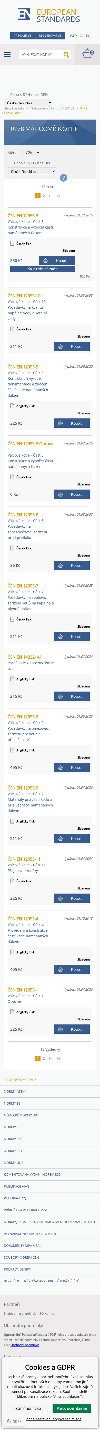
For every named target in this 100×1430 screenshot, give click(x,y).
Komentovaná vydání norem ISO (32, 1174)
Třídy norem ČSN (42, 108)
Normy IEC (13, 1127)
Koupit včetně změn (42, 269)
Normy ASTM (14, 1091)
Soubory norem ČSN (21, 1257)
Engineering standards (20, 1313)
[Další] (51, 195)
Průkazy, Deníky (17, 1269)
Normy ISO (13, 1150)
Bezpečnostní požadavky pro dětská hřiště (41, 1281)
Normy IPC (13, 1139)
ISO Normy (46, 1313)
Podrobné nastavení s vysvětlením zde (50, 1419)
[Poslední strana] (60, 195)
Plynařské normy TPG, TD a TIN (30, 1233)
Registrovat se (50, 35)
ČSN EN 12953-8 (27, 526)
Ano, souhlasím (72, 1408)
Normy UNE (13, 1162)
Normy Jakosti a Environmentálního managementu (49, 1221)
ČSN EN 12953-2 (30, 799)
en (87, 35)
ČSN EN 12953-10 (27, 307)
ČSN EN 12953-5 (28, 381)
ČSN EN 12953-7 (31, 597)
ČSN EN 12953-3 (30, 224)
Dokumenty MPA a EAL (22, 1245)
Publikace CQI (15, 1198)
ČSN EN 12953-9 (29, 728)
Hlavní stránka (14, 108)
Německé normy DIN (21, 1115)
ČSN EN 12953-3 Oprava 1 (30, 455)
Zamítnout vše (28, 1408)
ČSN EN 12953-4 (28, 930)
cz (81, 35)
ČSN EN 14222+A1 (31, 662)
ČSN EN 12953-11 (27, 864)
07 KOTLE (67, 108)
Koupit (61, 260)
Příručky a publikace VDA (25, 1210)
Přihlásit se (22, 35)
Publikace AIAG (16, 1186)
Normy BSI (13, 1103)
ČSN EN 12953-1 (26, 995)
